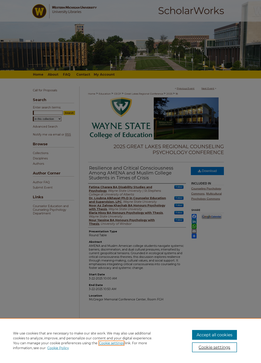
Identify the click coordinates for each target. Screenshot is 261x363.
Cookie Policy (58, 348)
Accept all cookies (214, 334)
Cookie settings (111, 343)
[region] (130, 340)
